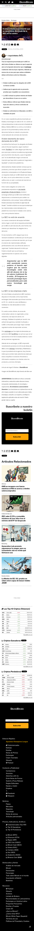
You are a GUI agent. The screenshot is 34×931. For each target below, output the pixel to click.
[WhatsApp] (5, 44)
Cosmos (8, 684)
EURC (3, 690)
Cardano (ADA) (12, 850)
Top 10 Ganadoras (14, 827)
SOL (3, 621)
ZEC (24, 6)
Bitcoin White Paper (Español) (16, 916)
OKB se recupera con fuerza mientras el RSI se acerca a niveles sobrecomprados (16, 488)
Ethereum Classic (10, 682)
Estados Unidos (6, 20)
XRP (3, 623)
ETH (3, 617)
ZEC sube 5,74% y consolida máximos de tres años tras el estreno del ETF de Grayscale (14, 518)
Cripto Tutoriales (12, 758)
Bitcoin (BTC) (12, 835)
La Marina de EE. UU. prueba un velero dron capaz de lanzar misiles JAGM (16, 581)
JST (3, 675)
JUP (3, 693)
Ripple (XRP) (12, 840)
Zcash (8, 625)
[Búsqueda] (6, 2)
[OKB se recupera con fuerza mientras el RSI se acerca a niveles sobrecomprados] (16, 473)
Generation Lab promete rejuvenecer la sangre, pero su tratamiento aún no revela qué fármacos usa (14, 549)
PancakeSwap (8, 651)
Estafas (8, 750)
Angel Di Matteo (13, 55)
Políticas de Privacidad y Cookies (17, 921)
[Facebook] (7, 44)
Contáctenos (10, 771)
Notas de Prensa (12, 753)
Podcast (10, 763)
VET (3, 662)
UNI (3, 632)
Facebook (11, 793)
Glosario (9, 760)
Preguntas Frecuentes (14, 904)
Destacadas (10, 871)
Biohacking (4, 543)
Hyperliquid (9, 630)
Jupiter (8, 693)
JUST (8, 675)
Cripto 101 (9, 909)
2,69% (17, 6)
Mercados (9, 807)
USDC (3, 619)
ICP (3, 686)
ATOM (3, 684)
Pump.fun (7, 664)
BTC (3, 614)
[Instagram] (9, 44)
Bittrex (16, 334)
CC (2, 659)
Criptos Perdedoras (12, 671)
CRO (3, 648)
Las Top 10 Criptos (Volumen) (16, 609)
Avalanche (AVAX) (13, 855)
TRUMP (3, 677)
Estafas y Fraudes (12, 906)
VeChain (7, 662)
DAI (3, 695)
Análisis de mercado (7, 513)
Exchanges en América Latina (16, 901)
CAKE (3, 651)
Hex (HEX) (11, 852)
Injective (7, 655)
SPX (3, 646)
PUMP (3, 664)
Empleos (9, 788)
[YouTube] (12, 44)
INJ (2, 655)
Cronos (6, 648)
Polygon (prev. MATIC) (11, 679)
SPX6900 (7, 646)
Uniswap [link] (12, 348)
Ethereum (8, 617)
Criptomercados (13, 745)
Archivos (9, 894)
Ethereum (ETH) (13, 837)
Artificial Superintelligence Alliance (12, 653)
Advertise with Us (12, 776)
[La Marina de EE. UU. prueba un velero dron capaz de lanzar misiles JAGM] (16, 566)
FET (3, 653)
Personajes (10, 873)
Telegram (10, 796)
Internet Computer (10, 686)
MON (3, 688)
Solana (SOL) (12, 847)
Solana (8, 621)
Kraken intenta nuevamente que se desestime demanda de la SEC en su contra (16, 31)
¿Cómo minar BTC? (13, 914)
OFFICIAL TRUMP (10, 677)
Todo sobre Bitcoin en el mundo (17, 876)
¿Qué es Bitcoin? (12, 911)
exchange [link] (28, 67)
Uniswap (8, 632)
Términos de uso (12, 919)
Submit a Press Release (14, 781)
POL (3, 679)
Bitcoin (8, 614)
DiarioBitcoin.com (28, 635)
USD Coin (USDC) (14, 842)
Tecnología (10, 812)
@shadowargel (6, 59)
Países (8, 804)
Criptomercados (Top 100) (16, 825)
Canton (6, 659)
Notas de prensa (12, 814)
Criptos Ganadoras (12, 640)
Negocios (9, 809)
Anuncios (9, 773)
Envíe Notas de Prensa (14, 778)
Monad (8, 688)
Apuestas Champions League (17, 742)
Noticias (9, 748)
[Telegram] (15, 44)
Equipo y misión (11, 786)
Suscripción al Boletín (13, 878)
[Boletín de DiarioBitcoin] (18, 44)
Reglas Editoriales (12, 783)
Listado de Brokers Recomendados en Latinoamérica (18, 897)
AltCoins (4, 484)
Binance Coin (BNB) (14, 857)
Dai (7, 695)
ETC (3, 682)
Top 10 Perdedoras (14, 830)
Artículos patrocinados (14, 817)
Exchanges (14, 20)
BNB (3, 628)
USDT (3, 612)
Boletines (9, 881)
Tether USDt (9, 612)
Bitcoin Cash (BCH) (14, 845)
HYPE (9, 6)
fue (12, 334)
